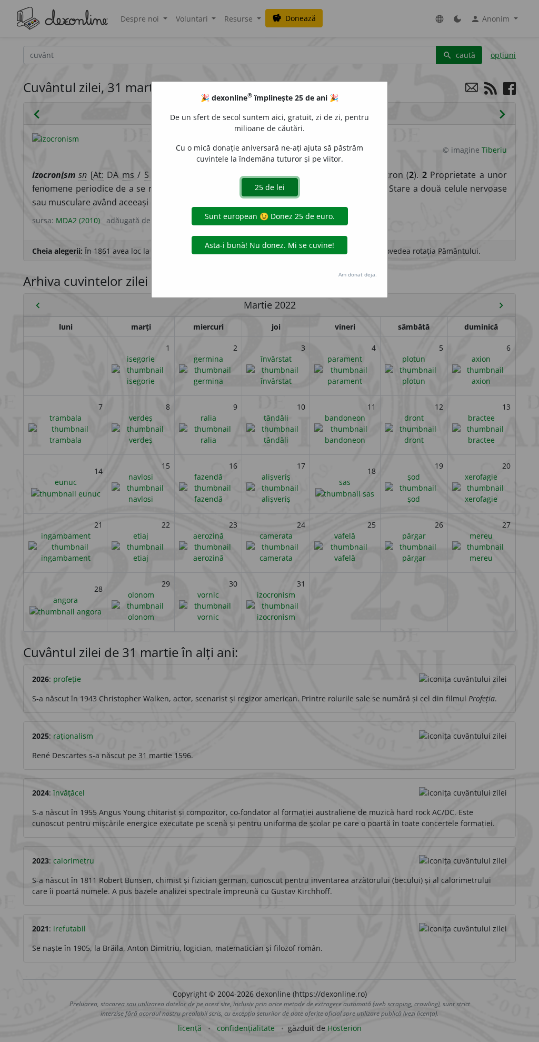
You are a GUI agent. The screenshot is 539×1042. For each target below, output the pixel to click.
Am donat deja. (357, 274)
